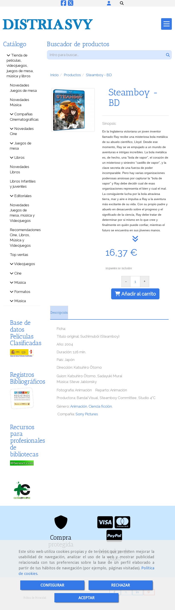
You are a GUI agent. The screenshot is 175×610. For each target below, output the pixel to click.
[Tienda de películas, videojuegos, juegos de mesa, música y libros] (8, 55)
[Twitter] (70, 4)
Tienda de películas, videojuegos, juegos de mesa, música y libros (20, 65)
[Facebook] (63, 4)
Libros (19, 157)
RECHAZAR (120, 585)
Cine (17, 273)
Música (19, 282)
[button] (109, 3)
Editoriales (22, 196)
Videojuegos (24, 264)
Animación (78, 406)
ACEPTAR (87, 597)
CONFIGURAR (52, 585)
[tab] (59, 312)
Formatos (21, 291)
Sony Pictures (87, 414)
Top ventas (19, 254)
